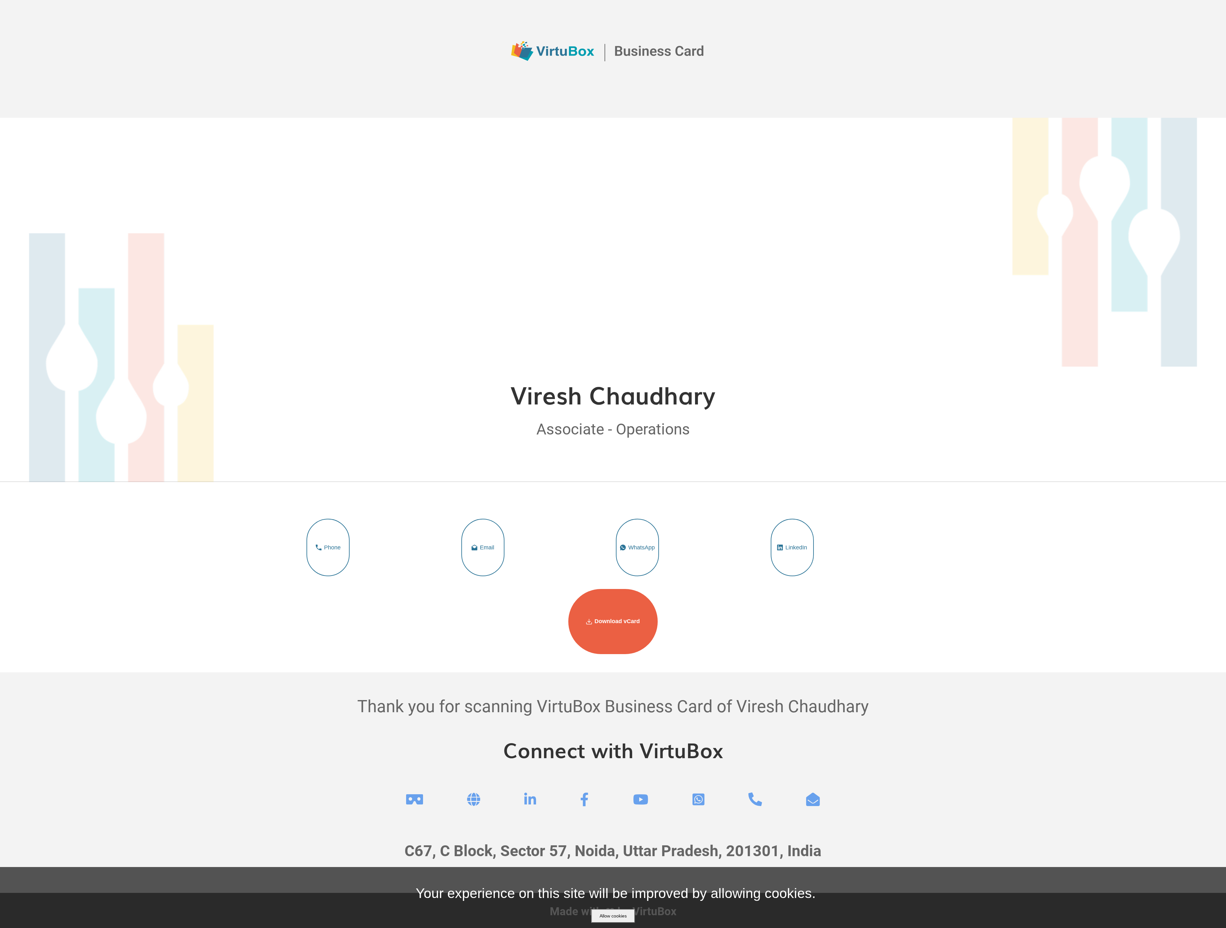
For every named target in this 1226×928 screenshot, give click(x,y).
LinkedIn (796, 547)
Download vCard (617, 621)
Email (487, 547)
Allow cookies (613, 915)
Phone (332, 547)
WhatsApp (641, 547)
